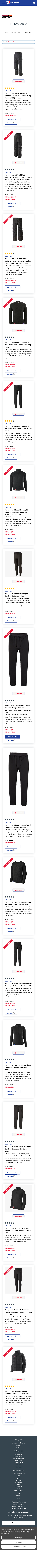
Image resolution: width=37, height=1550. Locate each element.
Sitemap (18, 1447)
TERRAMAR (18, 1482)
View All (18, 1495)
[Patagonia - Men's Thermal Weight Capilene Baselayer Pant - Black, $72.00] (18, 779)
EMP (18, 1489)
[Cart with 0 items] (33, 3)
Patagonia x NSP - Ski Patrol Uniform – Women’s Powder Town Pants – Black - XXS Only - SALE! (18, 177)
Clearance (18, 1467)
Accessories (18, 1465)
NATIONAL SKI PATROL (18, 1474)
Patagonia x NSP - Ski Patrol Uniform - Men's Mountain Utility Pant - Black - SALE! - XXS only (18, 261)
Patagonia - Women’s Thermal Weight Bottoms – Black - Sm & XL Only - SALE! (18, 1312)
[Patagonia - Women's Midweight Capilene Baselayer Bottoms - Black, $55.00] (18, 1117)
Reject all (18, 1542)
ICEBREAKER (18, 1487)
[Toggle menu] (3, 2)
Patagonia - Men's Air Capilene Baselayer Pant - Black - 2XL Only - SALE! (18, 428)
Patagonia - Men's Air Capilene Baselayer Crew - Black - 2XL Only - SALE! (18, 344)
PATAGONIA (18, 1480)
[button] (18, 32)
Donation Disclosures (18, 1443)
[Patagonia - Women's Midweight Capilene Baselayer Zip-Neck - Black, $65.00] (18, 1035)
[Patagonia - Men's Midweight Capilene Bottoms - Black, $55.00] (18, 564)
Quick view (18, 81)
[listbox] (14, 42)
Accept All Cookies (19, 1547)
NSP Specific (18, 1454)
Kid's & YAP (18, 1460)
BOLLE (18, 1493)
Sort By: (5, 42)
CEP (18, 1484)
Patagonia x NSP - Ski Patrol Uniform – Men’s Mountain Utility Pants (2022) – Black (18, 95)
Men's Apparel (18, 1456)
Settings (18, 1538)
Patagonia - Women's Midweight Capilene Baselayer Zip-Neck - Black (18, 1067)
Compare (10, 123)
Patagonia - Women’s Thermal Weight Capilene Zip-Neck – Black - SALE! (18, 1230)
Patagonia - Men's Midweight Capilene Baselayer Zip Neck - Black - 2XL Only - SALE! (16, 512)
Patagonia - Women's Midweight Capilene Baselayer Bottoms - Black (18, 1149)
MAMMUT (18, 1476)
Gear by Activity (18, 1463)
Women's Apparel (18, 1458)
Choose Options (12, 119)
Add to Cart (12, 736)
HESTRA (18, 1478)
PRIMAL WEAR (18, 1491)
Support (18, 1445)
